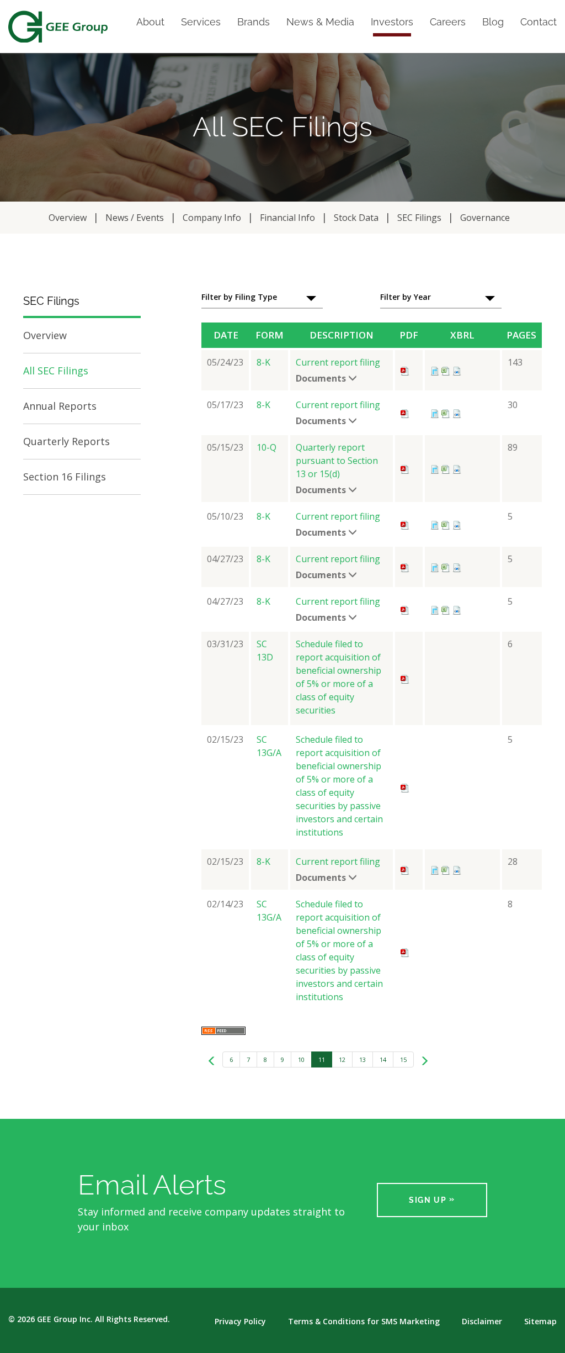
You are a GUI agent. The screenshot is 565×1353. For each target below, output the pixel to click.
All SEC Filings (55, 370)
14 (383, 1059)
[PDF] (405, 370)
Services (201, 22)
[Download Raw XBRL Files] (456, 370)
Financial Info (287, 218)
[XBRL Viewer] (434, 370)
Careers (448, 22)
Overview (68, 218)
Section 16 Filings (64, 476)
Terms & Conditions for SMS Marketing (364, 1321)
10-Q (266, 447)
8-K (263, 362)
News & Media (320, 22)
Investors (392, 22)
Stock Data (356, 218)
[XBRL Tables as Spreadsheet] (445, 370)
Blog (493, 22)
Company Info (212, 218)
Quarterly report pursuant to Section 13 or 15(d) (337, 460)
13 (362, 1059)
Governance (485, 218)
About (150, 22)
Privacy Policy (240, 1321)
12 (342, 1059)
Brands (253, 22)
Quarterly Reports (66, 441)
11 (321, 1059)
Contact (538, 22)
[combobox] (262, 298)
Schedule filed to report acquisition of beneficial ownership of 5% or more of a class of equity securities (338, 677)
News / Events (134, 218)
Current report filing (338, 362)
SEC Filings (419, 218)
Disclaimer (482, 1321)
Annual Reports (60, 406)
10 (301, 1059)
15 (403, 1059)
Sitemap (540, 1321)
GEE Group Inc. (65, 1319)
